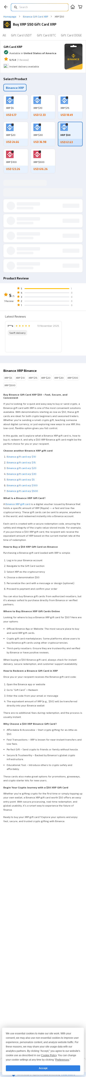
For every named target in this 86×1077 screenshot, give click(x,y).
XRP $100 (72, 377)
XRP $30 (59, 377)
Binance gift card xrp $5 (21, 479)
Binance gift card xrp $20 (21, 468)
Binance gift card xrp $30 (21, 473)
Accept (43, 1068)
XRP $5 (8, 377)
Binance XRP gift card (17, 504)
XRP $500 (9, 385)
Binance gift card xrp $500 (22, 490)
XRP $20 (46, 377)
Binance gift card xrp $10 (21, 456)
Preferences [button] (62, 1059)
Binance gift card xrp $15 (21, 462)
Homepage (9, 16)
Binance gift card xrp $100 (22, 485)
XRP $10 (20, 377)
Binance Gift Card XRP (35, 16)
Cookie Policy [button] (49, 1055)
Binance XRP (15, 87)
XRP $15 (33, 377)
